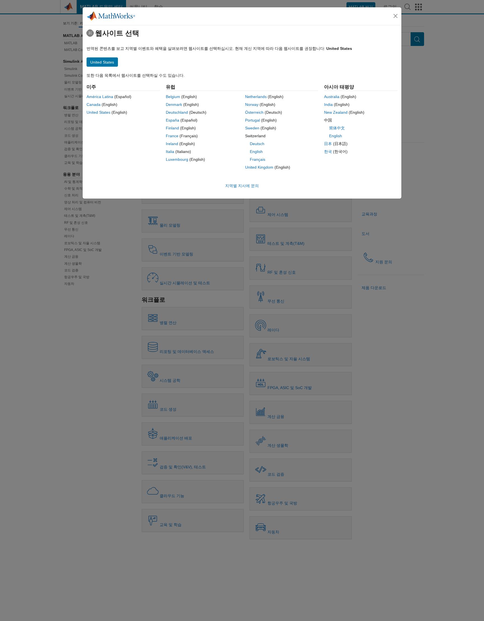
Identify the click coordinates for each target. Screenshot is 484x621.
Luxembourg (177, 159)
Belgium (173, 96)
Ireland (172, 143)
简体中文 (337, 128)
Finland (172, 128)
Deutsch (257, 143)
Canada (94, 104)
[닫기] (395, 16)
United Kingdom (259, 167)
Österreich (254, 112)
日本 (328, 143)
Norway (252, 104)
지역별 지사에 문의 (242, 185)
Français (257, 159)
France (172, 136)
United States (98, 112)
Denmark (174, 104)
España (172, 120)
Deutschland (177, 112)
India (328, 104)
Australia (331, 96)
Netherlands (256, 96)
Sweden (252, 128)
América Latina (100, 96)
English (256, 151)
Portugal (252, 120)
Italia (170, 151)
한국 (328, 151)
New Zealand (336, 112)
